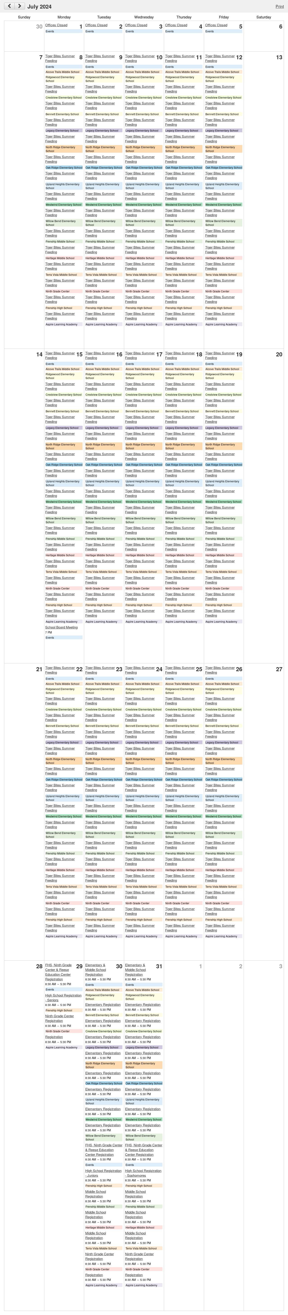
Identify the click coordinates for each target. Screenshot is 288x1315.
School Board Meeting (61, 627)
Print (280, 6)
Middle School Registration (95, 1193)
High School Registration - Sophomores (143, 1173)
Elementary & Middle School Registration (95, 969)
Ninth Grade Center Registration (59, 1018)
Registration (54, 1036)
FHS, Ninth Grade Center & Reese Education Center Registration (58, 971)
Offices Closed (56, 24)
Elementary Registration (103, 1004)
